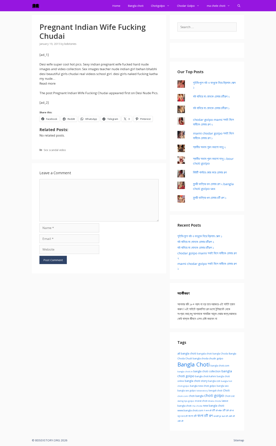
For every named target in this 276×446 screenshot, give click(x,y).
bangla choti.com (219, 365)
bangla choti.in (185, 371)
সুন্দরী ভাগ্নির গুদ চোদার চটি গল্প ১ (209, 197)
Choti (226, 390)
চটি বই (232, 410)
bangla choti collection (207, 371)
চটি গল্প (226, 410)
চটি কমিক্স (219, 410)
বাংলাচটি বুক (217, 416)
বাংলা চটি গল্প (205, 415)
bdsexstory (202, 390)
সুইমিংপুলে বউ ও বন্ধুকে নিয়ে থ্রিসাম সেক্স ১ (199, 236)
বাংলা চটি (192, 416)
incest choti (201, 400)
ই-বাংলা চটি (207, 410)
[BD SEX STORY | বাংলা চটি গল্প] (36, 5)
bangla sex (223, 385)
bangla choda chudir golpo (208, 358)
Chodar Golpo (186, 6)
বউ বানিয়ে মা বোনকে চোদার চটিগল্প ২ (211, 96)
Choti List (230, 396)
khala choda (214, 400)
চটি (213, 410)
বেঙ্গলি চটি (231, 416)
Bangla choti (135, 6)
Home (116, 6)
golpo (191, 400)
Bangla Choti (193, 364)
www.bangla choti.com (190, 410)
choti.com (182, 396)
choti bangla (196, 396)
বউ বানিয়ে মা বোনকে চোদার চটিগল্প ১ (211, 108)
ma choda (197, 406)
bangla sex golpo (186, 390)
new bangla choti (213, 405)
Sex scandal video (55, 150)
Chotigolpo (158, 6)
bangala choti (204, 353)
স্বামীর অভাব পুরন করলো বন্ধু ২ (209, 147)
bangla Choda (220, 353)
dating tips (182, 401)
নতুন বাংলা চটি (182, 416)
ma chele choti (216, 6)
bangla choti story (196, 381)
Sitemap (239, 440)
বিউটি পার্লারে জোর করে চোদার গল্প (210, 172)
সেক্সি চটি (180, 421)
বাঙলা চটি (225, 416)
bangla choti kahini (205, 376)
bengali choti (215, 390)
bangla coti (214, 381)
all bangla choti (186, 353)
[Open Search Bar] (239, 5)
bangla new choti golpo (203, 385)
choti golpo (214, 395)
